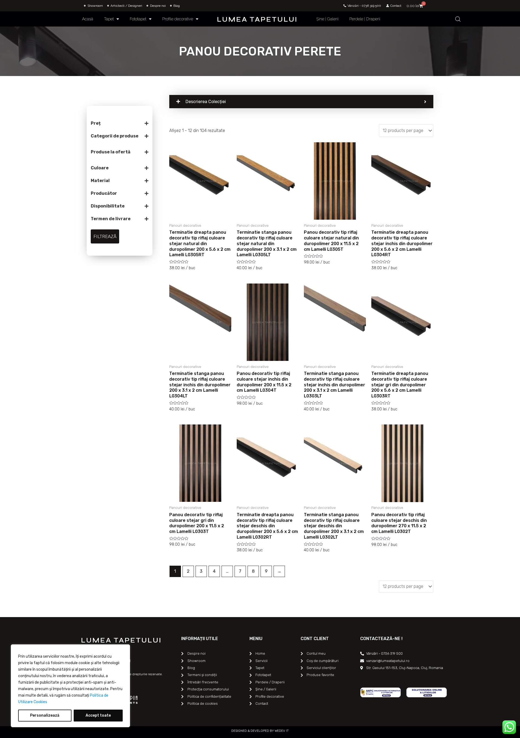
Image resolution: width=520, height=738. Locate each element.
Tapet (109, 19)
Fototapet (138, 19)
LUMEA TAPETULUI (257, 19)
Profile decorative (177, 19)
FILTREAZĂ (104, 236)
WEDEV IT (281, 731)
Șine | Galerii (327, 19)
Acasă (87, 19)
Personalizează (44, 715)
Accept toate (98, 715)
